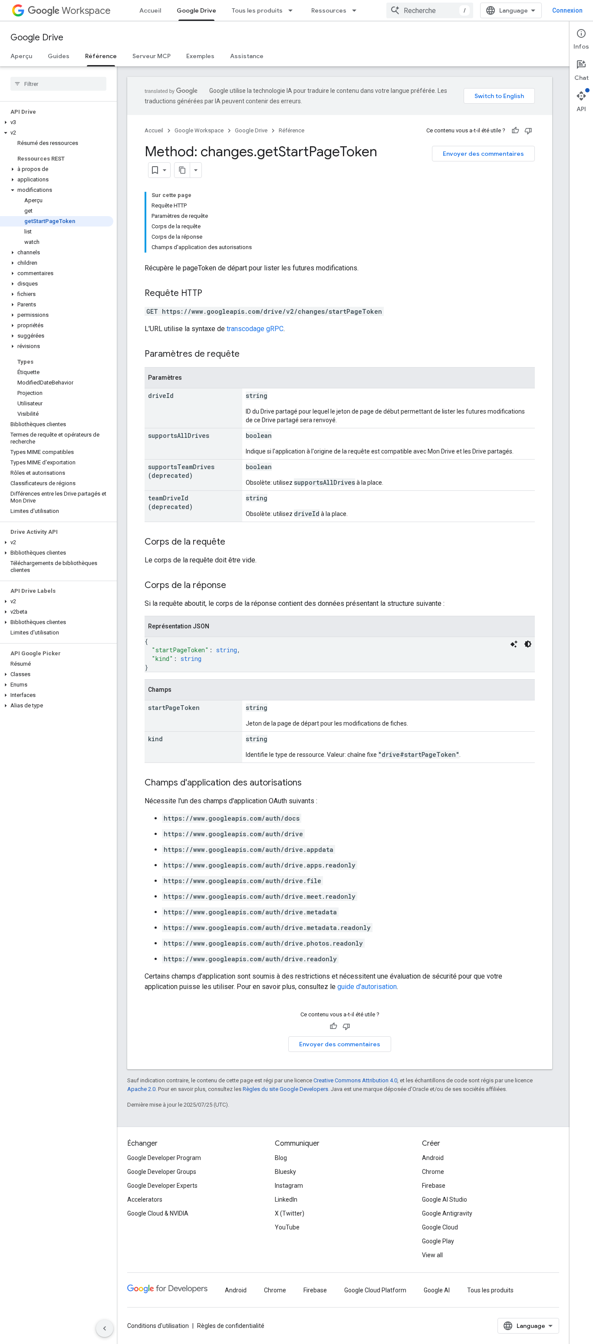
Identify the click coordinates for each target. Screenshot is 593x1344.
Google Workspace (199, 130)
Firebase (433, 1185)
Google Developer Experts (162, 1185)
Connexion (567, 10)
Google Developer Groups (161, 1171)
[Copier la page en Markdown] (182, 170)
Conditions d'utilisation (158, 1325)
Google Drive (196, 10)
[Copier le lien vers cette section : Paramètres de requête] (248, 354)
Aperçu (21, 56)
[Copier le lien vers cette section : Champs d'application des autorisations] (310, 783)
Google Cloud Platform (375, 1290)
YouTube (287, 1227)
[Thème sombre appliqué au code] (528, 644)
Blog (281, 1157)
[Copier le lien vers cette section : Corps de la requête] (234, 542)
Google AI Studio (444, 1199)
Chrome (433, 1171)
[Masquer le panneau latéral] (104, 1328)
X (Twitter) (289, 1213)
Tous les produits (257, 10)
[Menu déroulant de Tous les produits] (293, 10)
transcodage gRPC (255, 329)
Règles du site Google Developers (285, 1089)
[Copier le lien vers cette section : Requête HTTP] (211, 294)
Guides (58, 56)
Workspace (86, 10)
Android (433, 1157)
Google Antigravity (447, 1213)
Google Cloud (440, 1227)
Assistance (247, 56)
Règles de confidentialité (230, 1325)
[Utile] (515, 130)
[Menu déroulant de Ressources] (356, 10)
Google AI (437, 1290)
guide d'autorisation (367, 987)
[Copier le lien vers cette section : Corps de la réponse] (235, 586)
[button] (56, 122)
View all (432, 1255)
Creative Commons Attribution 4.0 (355, 1080)
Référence (101, 56)
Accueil (150, 10)
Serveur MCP (151, 56)
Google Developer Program (164, 1157)
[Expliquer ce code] (514, 644)
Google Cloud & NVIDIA (157, 1213)
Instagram (289, 1185)
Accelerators (144, 1199)
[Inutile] (528, 130)
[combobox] (429, 10)
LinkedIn (286, 1199)
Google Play (438, 1241)
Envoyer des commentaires (483, 154)
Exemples (200, 56)
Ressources (328, 10)
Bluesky (285, 1171)
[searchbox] (58, 84)
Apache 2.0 (141, 1089)
